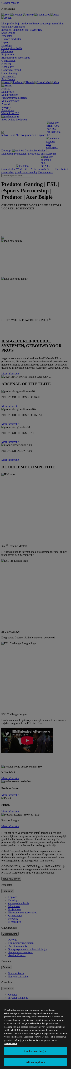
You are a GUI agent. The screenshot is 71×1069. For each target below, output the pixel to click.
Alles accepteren (35, 1062)
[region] (35, 1034)
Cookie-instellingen (35, 1051)
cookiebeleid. (10, 1043)
